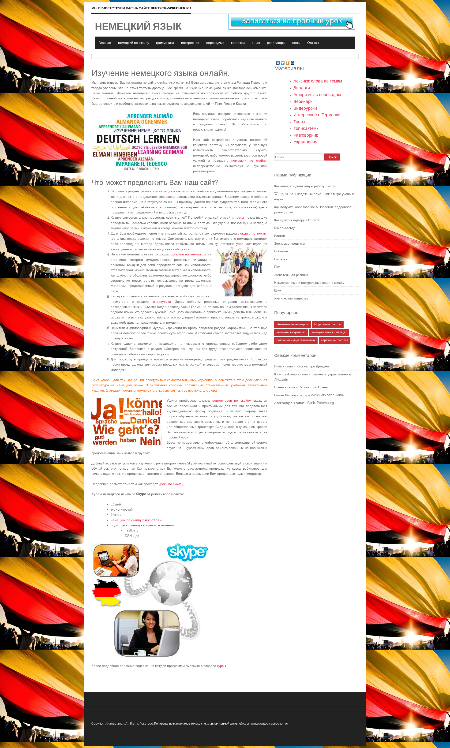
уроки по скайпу (171, 484)
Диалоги (301, 87)
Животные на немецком (292, 324)
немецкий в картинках (291, 332)
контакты (238, 43)
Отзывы (313, 43)
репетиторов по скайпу (231, 400)
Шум (277, 290)
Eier (277, 267)
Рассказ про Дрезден (312, 366)
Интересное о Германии (317, 114)
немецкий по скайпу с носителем (136, 520)
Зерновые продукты (289, 243)
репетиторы (276, 43)
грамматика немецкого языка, (162, 191)
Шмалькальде (285, 228)
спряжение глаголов (334, 340)
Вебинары (303, 101)
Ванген (279, 236)
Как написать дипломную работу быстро (305, 186)
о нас (256, 43)
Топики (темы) (307, 128)
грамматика (165, 43)
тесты (239, 217)
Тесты (299, 121)
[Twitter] (282, 62)
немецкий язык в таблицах (329, 332)
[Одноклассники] (287, 62)
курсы (221, 666)
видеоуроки (162, 301)
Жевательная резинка (291, 275)
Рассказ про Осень (313, 387)
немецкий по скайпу (133, 43)
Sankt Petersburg (320, 403)
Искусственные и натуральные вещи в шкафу (309, 282)
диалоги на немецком (189, 254)
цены (296, 43)
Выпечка (280, 259)
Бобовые (281, 251)
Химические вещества (291, 298)
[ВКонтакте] (277, 62)
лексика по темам (252, 233)
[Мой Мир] (292, 62)
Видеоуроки (305, 108)
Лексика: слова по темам (317, 81)
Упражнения (305, 141)
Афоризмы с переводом (317, 94)
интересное (190, 43)
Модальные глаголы (327, 324)
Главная (104, 43)
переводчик (215, 43)
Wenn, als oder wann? (328, 395)
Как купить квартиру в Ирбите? (297, 220)
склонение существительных (296, 340)
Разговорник (305, 135)
